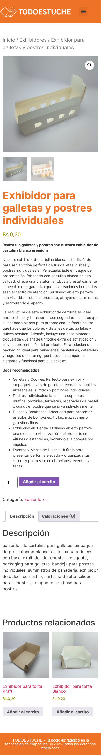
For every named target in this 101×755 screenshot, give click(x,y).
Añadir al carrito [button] (23, 711)
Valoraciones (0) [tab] (59, 516)
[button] (83, 11)
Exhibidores (33, 40)
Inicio (9, 40)
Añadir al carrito (39, 481)
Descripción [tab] (22, 516)
